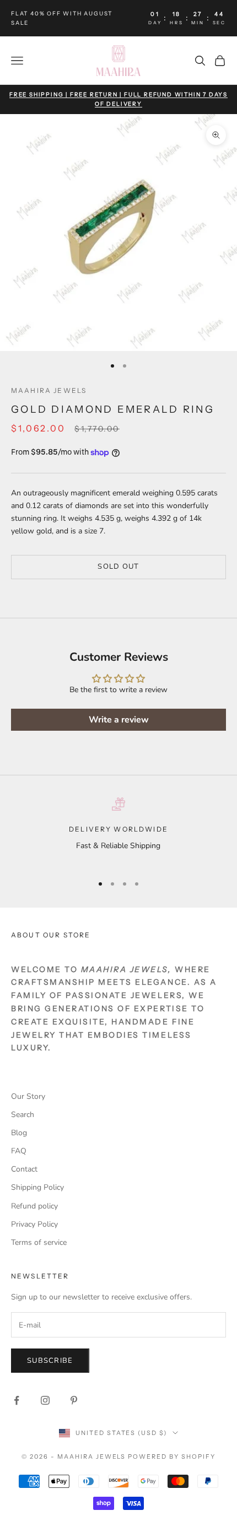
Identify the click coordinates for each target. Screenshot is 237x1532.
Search (22, 1114)
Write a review (119, 720)
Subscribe (50, 1361)
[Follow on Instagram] (45, 1400)
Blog (19, 1133)
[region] (118, 831)
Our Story (28, 1096)
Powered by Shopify (172, 1456)
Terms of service (39, 1242)
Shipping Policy (37, 1187)
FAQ (18, 1151)
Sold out (118, 566)
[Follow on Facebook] (16, 1400)
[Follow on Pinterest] (73, 1400)
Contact (24, 1169)
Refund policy (34, 1206)
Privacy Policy (34, 1224)
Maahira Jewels (49, 390)
